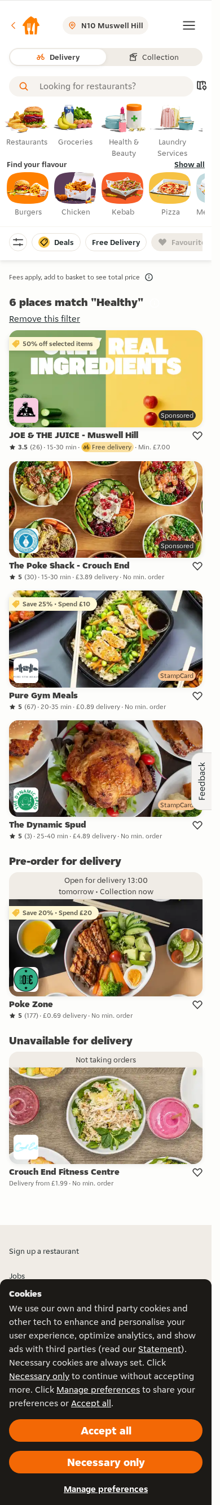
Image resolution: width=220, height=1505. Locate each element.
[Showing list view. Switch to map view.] (201, 86)
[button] (25, 25)
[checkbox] (28, 194)
